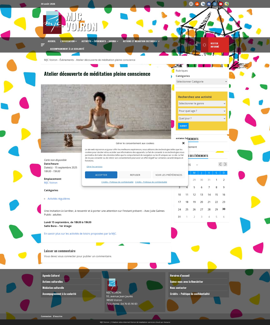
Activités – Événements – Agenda (99, 41)
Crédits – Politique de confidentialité (117, 182)
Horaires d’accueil (179, 275)
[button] (183, 143)
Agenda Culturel (51, 275)
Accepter (101, 174)
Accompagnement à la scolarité (67, 48)
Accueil (52, 41)
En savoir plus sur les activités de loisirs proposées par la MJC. (80, 233)
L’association (67, 41)
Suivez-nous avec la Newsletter (186, 282)
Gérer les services (94, 166)
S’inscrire (57, 316)
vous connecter (67, 256)
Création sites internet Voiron (123, 322)
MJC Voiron (81, 21)
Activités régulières (59, 198)
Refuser (135, 174)
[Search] (196, 45)
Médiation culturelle (53, 288)
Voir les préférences (168, 174)
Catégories (183, 76)
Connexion (46, 316)
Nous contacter (178, 288)
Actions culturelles (52, 282)
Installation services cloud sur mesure (154, 322)
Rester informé (215, 45)
